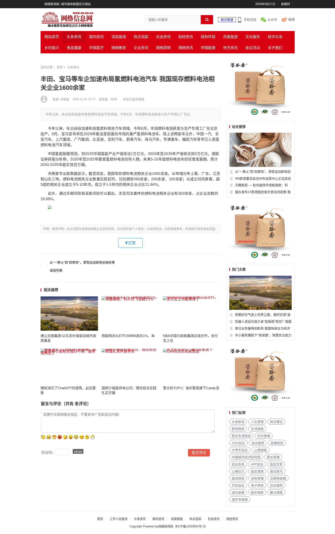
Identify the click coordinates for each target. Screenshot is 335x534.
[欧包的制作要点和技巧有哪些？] (260, 150)
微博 (291, 19)
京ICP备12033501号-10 (190, 526)
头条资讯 (74, 37)
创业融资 (257, 443)
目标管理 (257, 478)
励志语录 (257, 471)
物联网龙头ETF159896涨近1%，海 (128, 336)
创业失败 (238, 464)
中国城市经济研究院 (246, 457)
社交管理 (263, 436)
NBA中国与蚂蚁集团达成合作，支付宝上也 (190, 338)
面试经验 (238, 478)
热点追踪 (141, 37)
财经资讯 (185, 37)
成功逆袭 (238, 492)
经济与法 (275, 37)
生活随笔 (257, 429)
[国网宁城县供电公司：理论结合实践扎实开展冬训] (130, 366)
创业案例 (276, 485)
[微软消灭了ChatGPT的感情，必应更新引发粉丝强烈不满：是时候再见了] (69, 366)
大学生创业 (240, 450)
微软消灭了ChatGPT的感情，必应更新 (68, 390)
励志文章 (276, 464)
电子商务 (257, 485)
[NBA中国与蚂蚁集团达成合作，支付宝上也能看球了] (192, 313)
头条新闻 (238, 422)
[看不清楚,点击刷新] (78, 451)
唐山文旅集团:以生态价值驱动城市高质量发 (68, 338)
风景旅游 (230, 37)
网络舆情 (163, 48)
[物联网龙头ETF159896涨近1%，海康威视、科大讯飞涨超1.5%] (130, 313)
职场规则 (238, 429)
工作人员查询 (118, 519)
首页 (60, 67)
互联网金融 (278, 478)
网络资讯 (185, 48)
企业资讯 (141, 48)
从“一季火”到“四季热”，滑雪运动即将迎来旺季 (82, 262)
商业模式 (276, 422)
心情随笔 (260, 450)
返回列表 (56, 270)
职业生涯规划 (241, 436)
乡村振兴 (51, 48)
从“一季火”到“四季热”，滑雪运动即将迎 (263, 172)
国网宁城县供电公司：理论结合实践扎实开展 (129, 390)
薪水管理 (273, 457)
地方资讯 (230, 48)
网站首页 (51, 37)
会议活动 (252, 48)
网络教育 (118, 48)
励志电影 (257, 492)
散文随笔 (276, 492)
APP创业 (257, 464)
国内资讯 (96, 37)
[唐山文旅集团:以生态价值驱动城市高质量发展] (69, 313)
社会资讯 (163, 37)
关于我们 (275, 48)
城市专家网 (240, 499)
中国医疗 (96, 48)
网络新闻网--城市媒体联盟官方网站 (67, 4)
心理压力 (238, 471)
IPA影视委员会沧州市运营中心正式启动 (263, 178)
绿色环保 (208, 37)
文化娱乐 (252, 37)
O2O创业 (238, 443)
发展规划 (277, 443)
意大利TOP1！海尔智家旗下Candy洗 (191, 388)
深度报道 (118, 37)
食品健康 (74, 48)
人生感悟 (257, 422)
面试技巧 (276, 471)
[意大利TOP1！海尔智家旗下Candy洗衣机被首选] (192, 366)
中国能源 (208, 48)
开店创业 (238, 485)
